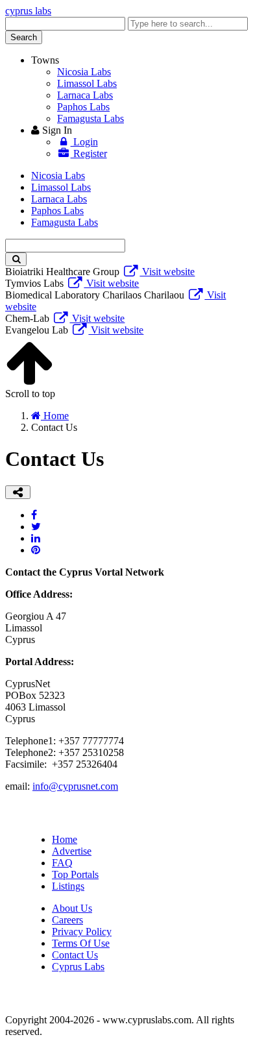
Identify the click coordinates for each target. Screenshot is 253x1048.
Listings (68, 886)
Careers (67, 919)
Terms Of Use (81, 943)
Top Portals (75, 874)
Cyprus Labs (78, 966)
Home (64, 839)
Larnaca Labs (85, 95)
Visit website (167, 271)
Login (84, 141)
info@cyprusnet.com (75, 786)
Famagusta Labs (90, 118)
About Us (72, 908)
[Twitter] (36, 526)
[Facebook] (34, 514)
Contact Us (75, 954)
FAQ (62, 862)
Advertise (71, 851)
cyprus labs (28, 10)
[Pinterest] (35, 549)
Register (89, 153)
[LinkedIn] (35, 538)
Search (23, 37)
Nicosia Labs (84, 71)
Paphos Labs (83, 106)
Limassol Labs (87, 83)
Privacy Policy (82, 931)
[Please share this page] (17, 492)
